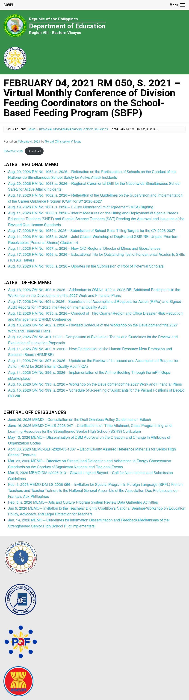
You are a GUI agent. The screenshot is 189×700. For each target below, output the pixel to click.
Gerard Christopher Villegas (63, 141)
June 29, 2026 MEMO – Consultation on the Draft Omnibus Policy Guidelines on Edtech (79, 419)
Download (34, 151)
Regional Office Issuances (89, 129)
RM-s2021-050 (13, 151)
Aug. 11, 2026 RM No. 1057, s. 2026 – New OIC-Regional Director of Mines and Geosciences (84, 248)
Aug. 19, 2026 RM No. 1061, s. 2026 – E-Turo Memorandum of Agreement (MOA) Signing (80, 207)
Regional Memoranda (54, 129)
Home (31, 129)
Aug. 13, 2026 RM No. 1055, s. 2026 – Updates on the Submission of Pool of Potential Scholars (86, 266)
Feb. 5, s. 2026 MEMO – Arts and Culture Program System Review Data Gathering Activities (83, 502)
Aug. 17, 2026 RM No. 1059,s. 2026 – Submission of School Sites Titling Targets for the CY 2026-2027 (91, 230)
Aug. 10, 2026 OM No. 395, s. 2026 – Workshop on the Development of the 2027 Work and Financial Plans (95, 384)
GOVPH (9, 5)
